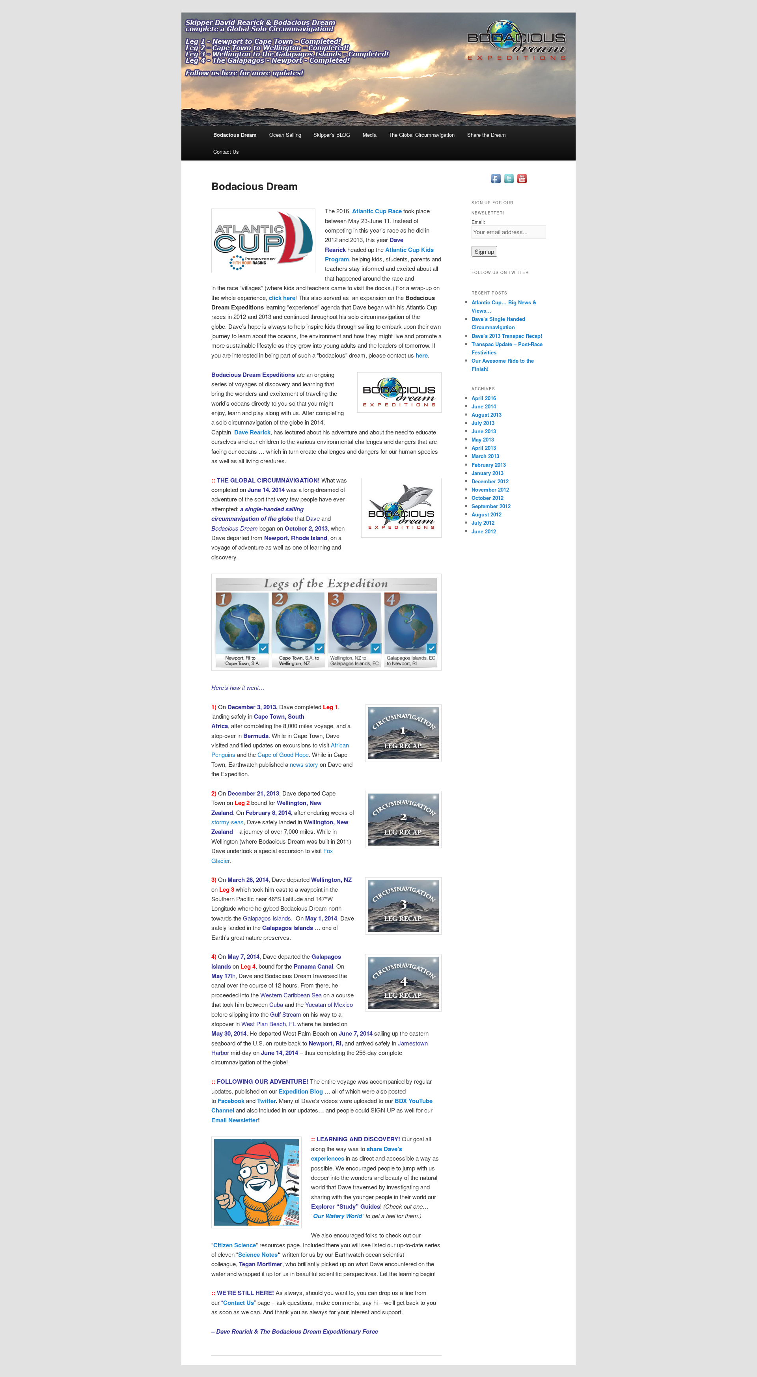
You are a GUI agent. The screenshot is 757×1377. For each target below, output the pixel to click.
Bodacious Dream (235, 134)
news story (304, 764)
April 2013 (484, 447)
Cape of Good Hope (283, 754)
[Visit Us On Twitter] (508, 182)
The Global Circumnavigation (422, 134)
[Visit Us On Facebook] (495, 182)
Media (370, 134)
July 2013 (483, 423)
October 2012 (487, 497)
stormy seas (227, 822)
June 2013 (484, 431)
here (422, 355)
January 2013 (487, 473)
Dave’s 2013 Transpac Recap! (507, 335)
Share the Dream (486, 134)
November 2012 (490, 489)
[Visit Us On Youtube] (521, 182)
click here (282, 297)
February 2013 (489, 464)
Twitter (266, 1100)
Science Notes (258, 1254)
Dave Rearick (252, 432)
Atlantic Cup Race (377, 211)
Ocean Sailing (285, 134)
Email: (478, 221)
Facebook (231, 1100)
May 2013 (483, 439)
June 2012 (484, 531)
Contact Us (226, 151)
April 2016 (484, 398)
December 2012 (490, 481)
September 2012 (491, 506)
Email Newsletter (234, 1120)
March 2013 (485, 456)
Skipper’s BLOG (331, 134)
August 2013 (487, 414)
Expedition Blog (301, 1091)
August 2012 (487, 514)
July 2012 (483, 522)
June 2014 (484, 406)
